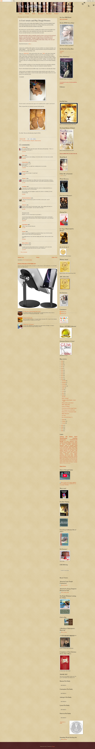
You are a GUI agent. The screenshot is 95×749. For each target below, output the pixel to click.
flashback (62, 445)
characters (62, 451)
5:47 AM (23, 227)
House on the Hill (73, 449)
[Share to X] (32, 139)
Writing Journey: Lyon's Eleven (67, 402)
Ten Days (63, 396)
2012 (62, 375)
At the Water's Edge (72, 450)
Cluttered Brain (25, 162)
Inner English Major (65, 459)
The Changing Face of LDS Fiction (68, 410)
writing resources (38, 140)
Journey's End (67, 451)
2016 (62, 368)
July (63, 389)
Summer (23, 231)
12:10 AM (24, 249)
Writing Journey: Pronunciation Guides (69, 411)
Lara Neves (24, 186)
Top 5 (63, 458)
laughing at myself (67, 457)
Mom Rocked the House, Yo (67, 417)
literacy (67, 460)
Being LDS (62, 457)
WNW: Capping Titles (66, 404)
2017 (62, 366)
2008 (62, 427)
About (33, 13)
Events (68, 452)
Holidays (75, 454)
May (63, 393)
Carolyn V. (24, 178)
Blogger (53, 746)
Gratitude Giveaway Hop (27, 317)
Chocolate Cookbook (26, 140)
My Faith (75, 459)
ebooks (72, 456)
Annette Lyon (61, 175)
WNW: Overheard (65, 398)
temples (64, 452)
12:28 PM (24, 158)
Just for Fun (67, 454)
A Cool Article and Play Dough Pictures (69, 408)
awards (61, 450)
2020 (62, 361)
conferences (74, 444)
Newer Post (21, 257)
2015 (62, 370)
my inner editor (66, 449)
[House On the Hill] (63, 585)
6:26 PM (23, 201)
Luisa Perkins (25, 224)
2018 (62, 364)
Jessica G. (24, 204)
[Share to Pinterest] (35, 139)
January (63, 423)
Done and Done (68, 463)
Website (27, 13)
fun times (66, 441)
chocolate (68, 444)
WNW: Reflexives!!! (65, 413)
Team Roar (49, 13)
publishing (72, 441)
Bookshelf (40, 13)
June (63, 391)
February (64, 421)
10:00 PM (24, 220)
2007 (62, 428)
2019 (62, 363)
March (63, 419)
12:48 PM (24, 167)
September (64, 386)
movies (72, 454)
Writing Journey (71, 442)
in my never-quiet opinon (65, 447)
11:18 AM (24, 239)
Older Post (54, 257)
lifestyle (65, 442)
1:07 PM (23, 174)
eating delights (73, 453)
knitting (68, 456)
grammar (66, 450)
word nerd (73, 457)
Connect (56, 13)
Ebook (61, 52)
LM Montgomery (74, 452)
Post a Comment (24, 252)
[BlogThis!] (31, 139)
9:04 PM (23, 209)
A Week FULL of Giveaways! (28, 324)
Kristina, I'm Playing (65, 406)
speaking (75, 456)
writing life (32, 140)
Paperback (62, 51)
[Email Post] (28, 138)
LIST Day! (64, 415)
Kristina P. (24, 171)
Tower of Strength (69, 445)
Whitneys (75, 446)
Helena (23, 155)
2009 (62, 425)
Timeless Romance (64, 453)
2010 (62, 379)
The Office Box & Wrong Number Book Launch (32, 311)
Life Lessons (72, 459)
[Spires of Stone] (63, 632)
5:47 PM (23, 182)
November (64, 382)
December (64, 380)
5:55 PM (23, 194)
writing (76, 445)
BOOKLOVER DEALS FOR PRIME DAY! (27, 263)
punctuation (62, 454)
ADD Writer (63, 463)
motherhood (73, 440)
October (63, 384)
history (61, 452)
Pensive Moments (63, 456)
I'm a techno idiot (72, 458)
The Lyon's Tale (30, 6)
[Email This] (30, 139)
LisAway (23, 147)
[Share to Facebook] (34, 139)
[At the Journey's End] (64, 592)
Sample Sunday (63, 460)
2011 (62, 377)
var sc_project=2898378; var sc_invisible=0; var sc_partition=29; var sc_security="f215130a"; (68, 483)
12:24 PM (24, 151)
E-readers (66, 458)
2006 (62, 430)
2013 (62, 373)
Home (20, 13)
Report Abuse (63, 466)
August (63, 387)
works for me (71, 460)
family (61, 441)
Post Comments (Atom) (27, 259)
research (62, 446)
